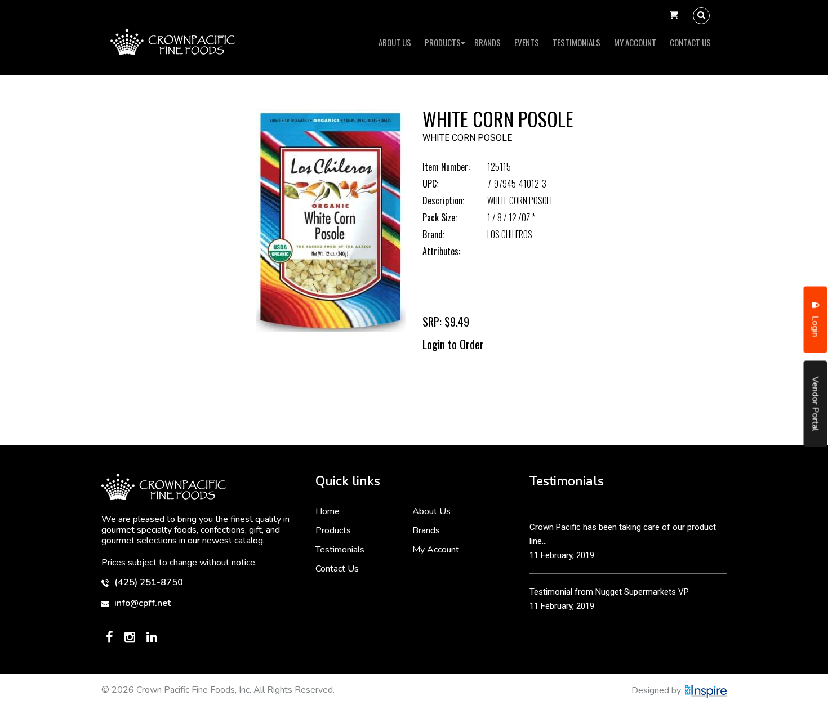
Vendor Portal (815, 403)
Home (327, 511)
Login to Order (453, 344)
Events (526, 42)
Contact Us (690, 42)
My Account (635, 42)
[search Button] (701, 15)
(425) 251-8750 (147, 582)
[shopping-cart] (674, 15)
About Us (395, 42)
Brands (487, 42)
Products (443, 42)
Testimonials (576, 42)
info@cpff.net (141, 603)
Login (815, 325)
